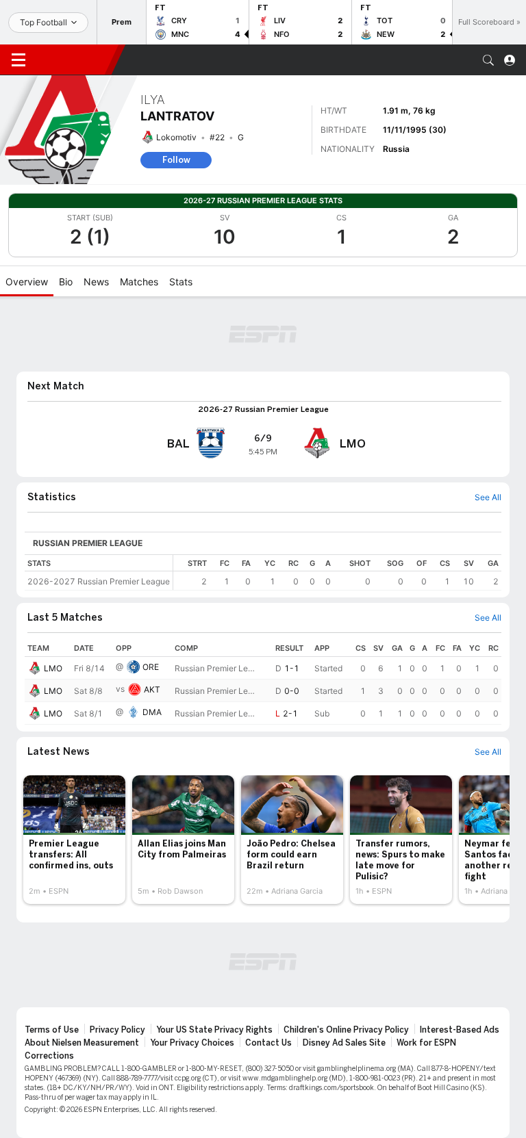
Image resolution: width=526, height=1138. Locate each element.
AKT (152, 689)
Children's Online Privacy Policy (346, 1030)
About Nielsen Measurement (82, 1043)
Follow (176, 160)
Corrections (49, 1056)
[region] (337, 572)
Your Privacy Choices (192, 1043)
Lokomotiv (176, 137)
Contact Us (268, 1043)
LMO (53, 668)
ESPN (74, 59)
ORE (150, 667)
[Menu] (18, 60)
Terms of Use (52, 1030)
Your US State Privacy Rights (214, 1030)
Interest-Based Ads (459, 1030)
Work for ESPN (426, 1043)
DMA (152, 712)
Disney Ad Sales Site (344, 1043)
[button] (488, 60)
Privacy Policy (117, 1030)
